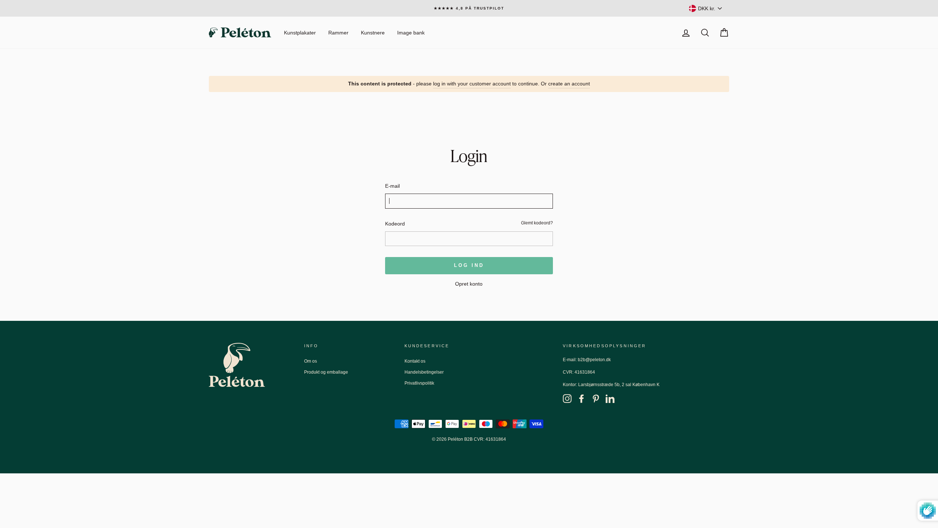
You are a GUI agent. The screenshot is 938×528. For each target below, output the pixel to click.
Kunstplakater (300, 33)
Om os (310, 361)
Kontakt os (415, 361)
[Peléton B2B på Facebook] (581, 398)
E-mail (392, 186)
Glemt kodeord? (537, 222)
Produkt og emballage (326, 372)
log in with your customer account (472, 84)
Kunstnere (373, 33)
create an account (569, 84)
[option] (469, 8)
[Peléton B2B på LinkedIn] (610, 398)
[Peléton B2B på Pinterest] (595, 398)
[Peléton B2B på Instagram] (567, 398)
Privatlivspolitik (419, 383)
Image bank (411, 33)
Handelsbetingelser (424, 372)
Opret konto (469, 284)
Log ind (469, 265)
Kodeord (395, 224)
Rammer (338, 33)
